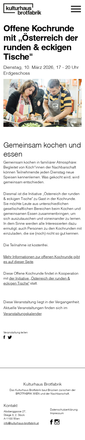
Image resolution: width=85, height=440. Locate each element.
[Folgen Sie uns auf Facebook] (51, 422)
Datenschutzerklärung (64, 409)
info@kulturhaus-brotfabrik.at (21, 423)
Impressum (57, 413)
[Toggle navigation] (76, 9)
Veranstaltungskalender (22, 313)
